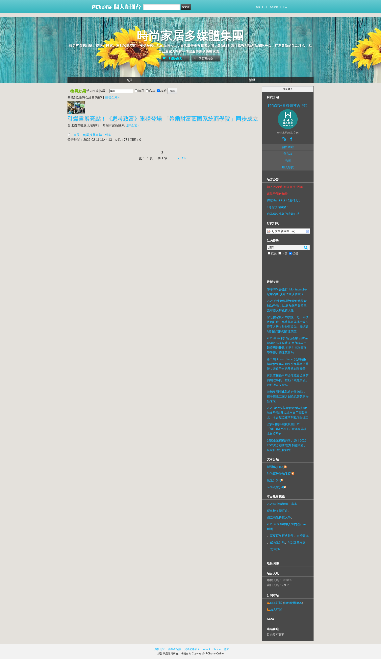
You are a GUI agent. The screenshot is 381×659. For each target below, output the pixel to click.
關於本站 (288, 147)
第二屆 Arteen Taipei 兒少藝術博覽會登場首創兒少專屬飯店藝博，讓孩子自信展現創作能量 (288, 363)
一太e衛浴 (273, 549)
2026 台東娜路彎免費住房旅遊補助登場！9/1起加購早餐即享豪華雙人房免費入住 (287, 305)
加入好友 (288, 167)
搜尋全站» (112, 97)
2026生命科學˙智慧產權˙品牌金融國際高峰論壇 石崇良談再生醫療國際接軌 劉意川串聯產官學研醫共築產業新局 (287, 345)
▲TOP (181, 158)
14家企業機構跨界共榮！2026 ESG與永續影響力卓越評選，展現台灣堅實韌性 (286, 445)
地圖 (288, 160)
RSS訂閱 (276, 602)
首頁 (129, 80)
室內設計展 (277, 542)
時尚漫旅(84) (275, 487)
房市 (294, 504)
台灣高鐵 (303, 535)
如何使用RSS (293, 602)
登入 (284, 7)
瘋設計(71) (274, 480)
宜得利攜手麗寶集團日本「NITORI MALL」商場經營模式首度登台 (286, 428)
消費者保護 (174, 649)
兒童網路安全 (192, 649)
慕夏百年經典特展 (282, 535)
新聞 (258, 7)
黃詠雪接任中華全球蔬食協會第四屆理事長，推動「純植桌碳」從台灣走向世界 (288, 380)
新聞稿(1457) (275, 466)
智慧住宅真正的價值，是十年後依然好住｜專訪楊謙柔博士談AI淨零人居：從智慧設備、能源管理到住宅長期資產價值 (288, 324)
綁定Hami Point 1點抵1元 (283, 200)
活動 (252, 80)
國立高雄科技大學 (279, 517)
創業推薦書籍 (92, 135)
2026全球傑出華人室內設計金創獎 (286, 526)
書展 (76, 135)
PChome (273, 7)
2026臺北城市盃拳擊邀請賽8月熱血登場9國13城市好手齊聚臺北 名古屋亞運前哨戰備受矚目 (288, 412)
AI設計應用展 (296, 542)
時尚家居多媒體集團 (190, 35)
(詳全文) (133, 125)
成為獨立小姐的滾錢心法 (283, 214)
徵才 (226, 649)
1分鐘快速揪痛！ (278, 207)
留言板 (287, 153)
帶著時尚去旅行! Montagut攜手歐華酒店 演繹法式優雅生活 (287, 292)
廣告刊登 (159, 649)
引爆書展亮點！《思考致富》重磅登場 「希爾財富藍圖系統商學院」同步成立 (162, 119)
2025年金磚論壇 (277, 504)
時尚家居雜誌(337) (279, 473)
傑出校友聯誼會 (277, 510)
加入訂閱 (276, 609)
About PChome (212, 649)
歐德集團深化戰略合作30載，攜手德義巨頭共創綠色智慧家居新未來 (288, 396)
